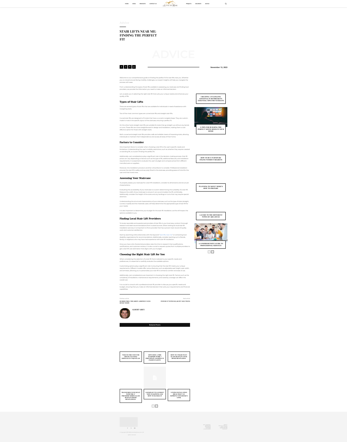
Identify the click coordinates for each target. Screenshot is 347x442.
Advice (124, 22)
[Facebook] (121, 67)
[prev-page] (153, 406)
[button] (225, 3)
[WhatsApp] (134, 67)
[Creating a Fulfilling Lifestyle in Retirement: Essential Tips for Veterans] (210, 86)
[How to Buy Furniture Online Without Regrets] (210, 147)
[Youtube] (134, 428)
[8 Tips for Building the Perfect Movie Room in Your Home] (210, 117)
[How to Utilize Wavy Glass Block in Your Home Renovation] (179, 340)
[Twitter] (125, 67)
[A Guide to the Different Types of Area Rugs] (210, 205)
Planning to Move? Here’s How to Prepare (211, 187)
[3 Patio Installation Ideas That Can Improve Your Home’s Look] (179, 378)
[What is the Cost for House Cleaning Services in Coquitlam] (131, 340)
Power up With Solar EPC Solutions (175, 301)
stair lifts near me (166, 235)
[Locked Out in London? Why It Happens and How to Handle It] (155, 378)
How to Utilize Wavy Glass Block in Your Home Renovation (179, 356)
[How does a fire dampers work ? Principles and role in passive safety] (155, 340)
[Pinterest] (130, 67)
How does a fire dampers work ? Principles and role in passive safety (155, 357)
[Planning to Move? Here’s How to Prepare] (210, 176)
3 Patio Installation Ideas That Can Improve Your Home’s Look (179, 395)
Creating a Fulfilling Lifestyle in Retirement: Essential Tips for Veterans (211, 98)
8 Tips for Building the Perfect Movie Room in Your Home (211, 129)
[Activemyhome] (171, 3)
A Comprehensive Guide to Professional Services (211, 244)
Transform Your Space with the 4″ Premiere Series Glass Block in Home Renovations (130, 396)
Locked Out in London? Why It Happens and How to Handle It (155, 394)
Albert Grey (138, 310)
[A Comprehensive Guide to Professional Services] (210, 233)
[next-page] (156, 406)
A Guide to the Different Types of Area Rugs (210, 216)
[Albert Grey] (125, 313)
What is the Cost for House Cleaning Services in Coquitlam (131, 356)
